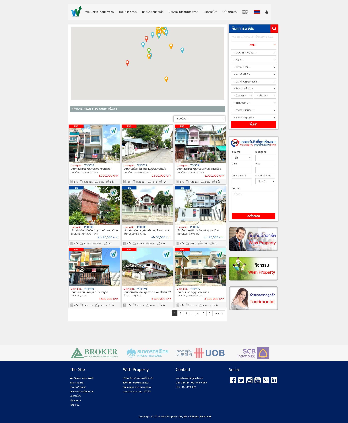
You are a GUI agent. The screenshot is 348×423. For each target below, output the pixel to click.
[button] (149, 57)
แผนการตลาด (77, 382)
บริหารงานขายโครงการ (82, 391)
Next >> (219, 313)
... (191, 313)
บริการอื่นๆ (75, 396)
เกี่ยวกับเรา (75, 400)
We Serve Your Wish (82, 378)
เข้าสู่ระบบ (74, 405)
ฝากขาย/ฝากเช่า (78, 387)
